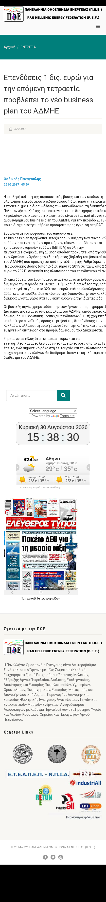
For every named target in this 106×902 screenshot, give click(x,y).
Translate (67, 416)
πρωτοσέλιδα (32, 598)
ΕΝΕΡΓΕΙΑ (28, 47)
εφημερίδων (53, 598)
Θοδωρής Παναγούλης (22, 179)
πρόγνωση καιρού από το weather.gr (40, 487)
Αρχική (9, 47)
